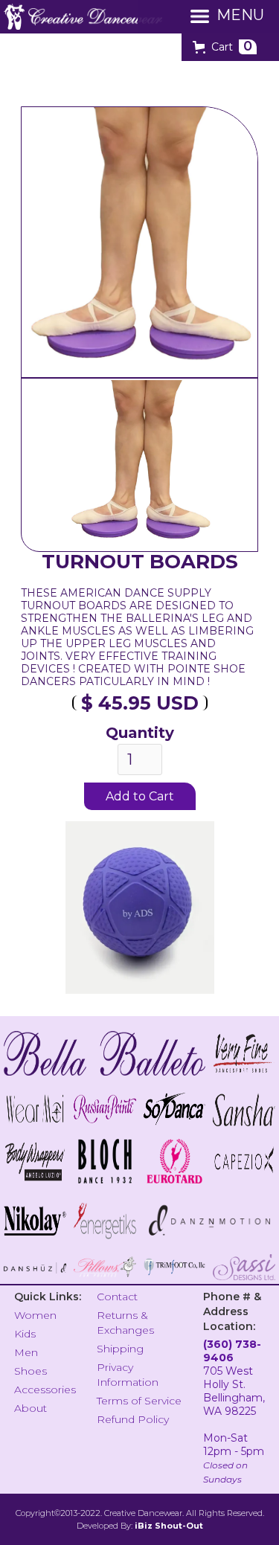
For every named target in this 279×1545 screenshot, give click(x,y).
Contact (117, 1296)
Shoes (30, 1371)
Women (35, 1315)
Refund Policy (133, 1419)
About (30, 1408)
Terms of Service (139, 1400)
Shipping (120, 1348)
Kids (25, 1333)
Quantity (140, 732)
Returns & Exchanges (125, 1322)
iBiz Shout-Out (169, 1525)
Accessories (45, 1389)
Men (26, 1352)
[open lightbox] (139, 465)
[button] (225, 47)
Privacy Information (127, 1375)
